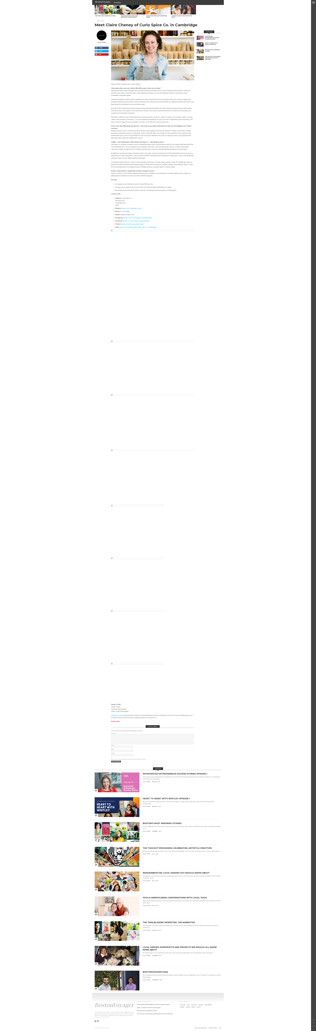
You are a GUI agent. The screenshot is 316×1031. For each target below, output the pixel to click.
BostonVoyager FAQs (155, 972)
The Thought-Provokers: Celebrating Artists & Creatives (177, 848)
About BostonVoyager (201, 1028)
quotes (198, 1007)
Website (113, 753)
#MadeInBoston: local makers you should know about (176, 873)
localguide (182, 1004)
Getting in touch (117, 715)
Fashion (188, 1007)
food (188, 1004)
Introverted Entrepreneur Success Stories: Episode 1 (175, 774)
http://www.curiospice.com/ (132, 208)
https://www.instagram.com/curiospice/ (138, 218)
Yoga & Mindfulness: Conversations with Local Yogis (175, 897)
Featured (200, 1004)
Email (112, 749)
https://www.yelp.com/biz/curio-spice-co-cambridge (137, 227)
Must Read (194, 1004)
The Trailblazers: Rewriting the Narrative (169, 922)
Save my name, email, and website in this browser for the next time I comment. (128, 759)
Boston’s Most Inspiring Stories (162, 823)
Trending (182, 1007)
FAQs (220, 1028)
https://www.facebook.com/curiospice (136, 221)
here (155, 717)
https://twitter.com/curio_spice (133, 224)
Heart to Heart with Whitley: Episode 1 (166, 798)
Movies (193, 1007)
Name (112, 745)
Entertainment (208, 1004)
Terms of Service (212, 1028)
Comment (113, 733)
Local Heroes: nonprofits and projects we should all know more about (180, 948)
